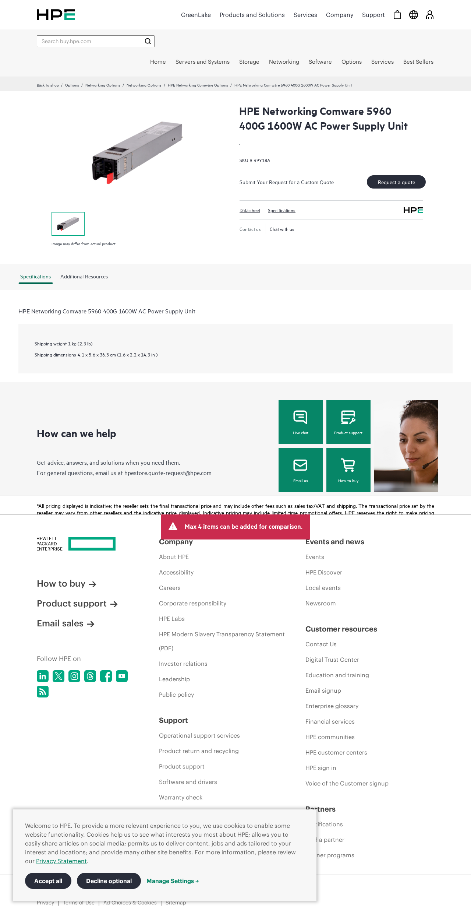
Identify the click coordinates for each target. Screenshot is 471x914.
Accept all (48, 881)
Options (72, 85)
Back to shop (48, 85)
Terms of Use (79, 902)
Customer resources (341, 628)
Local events (323, 587)
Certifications (324, 824)
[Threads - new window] (90, 676)
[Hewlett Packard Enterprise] (56, 14)
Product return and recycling (199, 751)
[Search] (148, 41)
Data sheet (250, 210)
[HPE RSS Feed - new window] (43, 691)
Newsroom (320, 603)
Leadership (174, 679)
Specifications (281, 210)
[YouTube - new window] (122, 676)
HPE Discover (323, 572)
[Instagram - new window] (74, 676)
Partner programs (329, 855)
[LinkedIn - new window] (43, 676)
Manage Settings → (172, 881)
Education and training (337, 675)
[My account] (429, 14)
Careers (170, 587)
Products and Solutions (252, 14)
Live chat (300, 432)
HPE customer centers (336, 752)
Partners (320, 808)
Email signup (323, 690)
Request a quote (396, 181)
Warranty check (180, 797)
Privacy (45, 902)
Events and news (334, 541)
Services (305, 14)
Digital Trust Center (332, 659)
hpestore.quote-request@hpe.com (168, 472)
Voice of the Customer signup (347, 783)
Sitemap (176, 902)
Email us (300, 480)
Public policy (176, 694)
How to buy (348, 480)
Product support (348, 432)
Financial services (330, 721)
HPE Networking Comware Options (198, 85)
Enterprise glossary (331, 706)
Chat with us (282, 228)
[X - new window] (58, 676)
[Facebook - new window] (106, 676)
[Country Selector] (413, 14)
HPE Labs (172, 618)
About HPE (174, 556)
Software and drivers (188, 781)
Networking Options (102, 85)
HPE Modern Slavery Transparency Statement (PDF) (222, 641)
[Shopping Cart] (397, 14)
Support (373, 14)
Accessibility (176, 572)
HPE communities (330, 737)
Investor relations (183, 663)
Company (339, 14)
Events (314, 556)
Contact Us (321, 644)
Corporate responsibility (192, 603)
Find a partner (324, 839)
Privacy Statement (61, 861)
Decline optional (109, 881)
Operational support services (199, 735)
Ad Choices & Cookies (130, 902)
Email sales (60, 623)
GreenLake (196, 14)
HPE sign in (320, 767)
